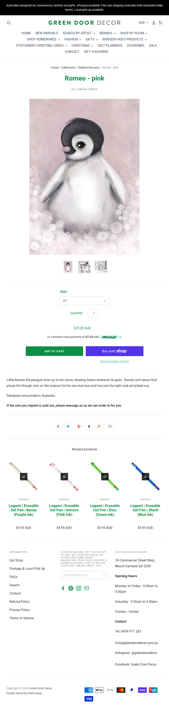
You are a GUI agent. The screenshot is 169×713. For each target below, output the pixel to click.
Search (14, 585)
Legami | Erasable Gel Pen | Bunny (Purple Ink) (24, 510)
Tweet (68, 426)
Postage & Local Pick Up (27, 569)
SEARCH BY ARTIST (78, 33)
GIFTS (90, 39)
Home (55, 67)
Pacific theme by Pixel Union (24, 693)
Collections (68, 67)
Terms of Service (21, 618)
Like (58, 426)
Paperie (23, 499)
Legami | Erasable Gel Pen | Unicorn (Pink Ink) (64, 510)
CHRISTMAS (81, 45)
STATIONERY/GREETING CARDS (40, 45)
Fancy (89, 426)
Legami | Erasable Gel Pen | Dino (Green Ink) (105, 510)
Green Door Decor (40, 688)
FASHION (71, 39)
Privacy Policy (19, 610)
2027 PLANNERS (110, 45)
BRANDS (106, 33)
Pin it (79, 426)
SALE (153, 45)
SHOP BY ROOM (132, 33)
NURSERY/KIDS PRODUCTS (123, 39)
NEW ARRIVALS (46, 33)
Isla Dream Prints (84, 89)
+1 (99, 426)
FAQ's (13, 577)
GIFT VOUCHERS (96, 52)
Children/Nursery (88, 67)
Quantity (76, 313)
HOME (26, 33)
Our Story (16, 560)
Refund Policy (19, 602)
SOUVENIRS (135, 45)
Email (110, 426)
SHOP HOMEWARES (42, 39)
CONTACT (72, 52)
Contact (15, 593)
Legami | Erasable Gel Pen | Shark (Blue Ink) (145, 510)
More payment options (114, 361)
